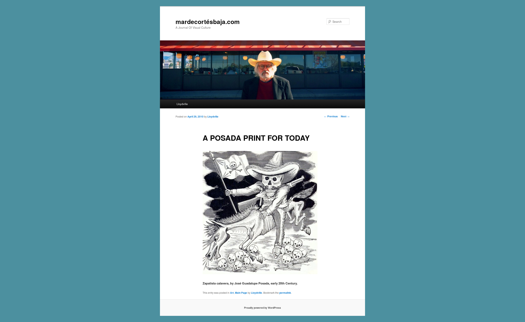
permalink (285, 293)
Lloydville (182, 104)
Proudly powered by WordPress (262, 307)
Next (345, 116)
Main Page (241, 293)
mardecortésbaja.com (208, 21)
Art (232, 293)
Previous (331, 116)
